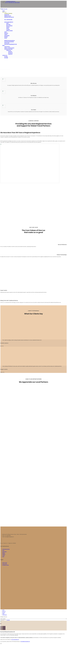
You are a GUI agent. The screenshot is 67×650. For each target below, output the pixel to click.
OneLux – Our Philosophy (9, 47)
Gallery (3, 613)
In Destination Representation (10, 44)
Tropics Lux (8, 50)
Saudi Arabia (6, 35)
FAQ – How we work (8, 19)
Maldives (6, 33)
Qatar (3, 556)
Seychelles (10, 52)
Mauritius (10, 54)
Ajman (7, 28)
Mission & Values (7, 15)
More (3, 45)
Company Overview (8, 13)
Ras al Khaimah (9, 25)
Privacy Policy (4, 563)
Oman (5, 31)
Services (3, 612)
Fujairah (8, 29)
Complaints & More (5, 565)
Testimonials (4, 614)
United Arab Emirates (6, 549)
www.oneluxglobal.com (15, 639)
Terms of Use (4, 562)
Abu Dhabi (8, 24)
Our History (6, 14)
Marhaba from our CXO (9, 17)
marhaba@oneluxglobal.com (10, 1)
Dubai (7, 23)
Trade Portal (7, 46)
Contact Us (4, 55)
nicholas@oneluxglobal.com (25, 641)
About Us (4, 611)
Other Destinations (8, 49)
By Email (6, 56)
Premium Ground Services (9, 40)
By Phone (6, 57)
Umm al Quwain (9, 30)
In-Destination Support (9, 41)
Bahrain (6, 36)
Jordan (5, 34)
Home (3, 10)
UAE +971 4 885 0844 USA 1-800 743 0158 (12, 2)
